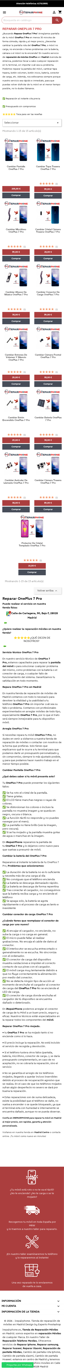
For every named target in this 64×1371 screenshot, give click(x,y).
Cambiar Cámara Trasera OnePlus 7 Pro (48, 481)
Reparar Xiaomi (32, 1348)
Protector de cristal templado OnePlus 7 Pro (32, 544)
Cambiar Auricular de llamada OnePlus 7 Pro (16, 481)
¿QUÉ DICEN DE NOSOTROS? (32, 639)
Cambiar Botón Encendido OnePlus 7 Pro (16, 418)
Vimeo (39, 1296)
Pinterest (32, 1296)
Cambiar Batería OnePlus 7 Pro (48, 418)
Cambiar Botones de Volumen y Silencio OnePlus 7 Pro (16, 357)
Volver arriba (47, 591)
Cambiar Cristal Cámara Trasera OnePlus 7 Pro (48, 230)
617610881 (42, 3)
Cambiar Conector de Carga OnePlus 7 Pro (48, 293)
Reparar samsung (47, 1344)
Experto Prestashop (49, 1324)
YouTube (25, 1296)
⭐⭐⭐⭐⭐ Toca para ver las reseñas (22, 114)
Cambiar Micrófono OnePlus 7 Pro (16, 230)
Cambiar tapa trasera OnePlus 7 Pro (48, 167)
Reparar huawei (11, 1348)
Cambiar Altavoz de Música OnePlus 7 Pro (16, 293)
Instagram (46, 1296)
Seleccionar (32, 123)
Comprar (16, 195)
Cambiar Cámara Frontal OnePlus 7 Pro (48, 356)
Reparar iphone (26, 1344)
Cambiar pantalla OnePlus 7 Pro (16, 167)
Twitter (18, 1296)
